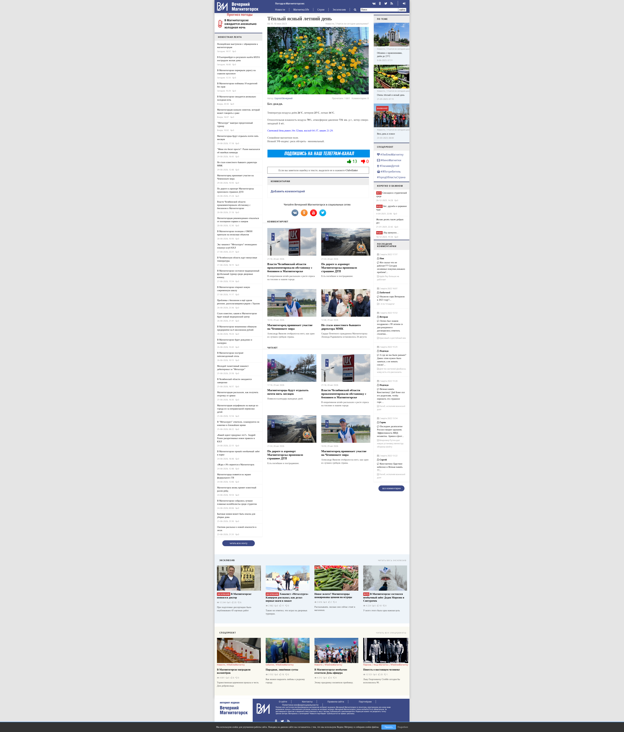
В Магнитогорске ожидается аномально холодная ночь (240, 23)
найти (402, 9)
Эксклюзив (339, 9)
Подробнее (402, 726)
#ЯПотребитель (390, 171)
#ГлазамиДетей (389, 165)
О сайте (283, 701)
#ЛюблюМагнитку (391, 154)
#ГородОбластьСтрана (391, 177)
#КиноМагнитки (390, 160)
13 (354, 161)
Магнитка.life (301, 9)
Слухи (320, 9)
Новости (280, 9)
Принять (389, 727)
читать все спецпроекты (391, 632)
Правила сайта (335, 701)
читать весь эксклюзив (392, 560)
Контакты (307, 701)
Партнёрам (365, 701)
